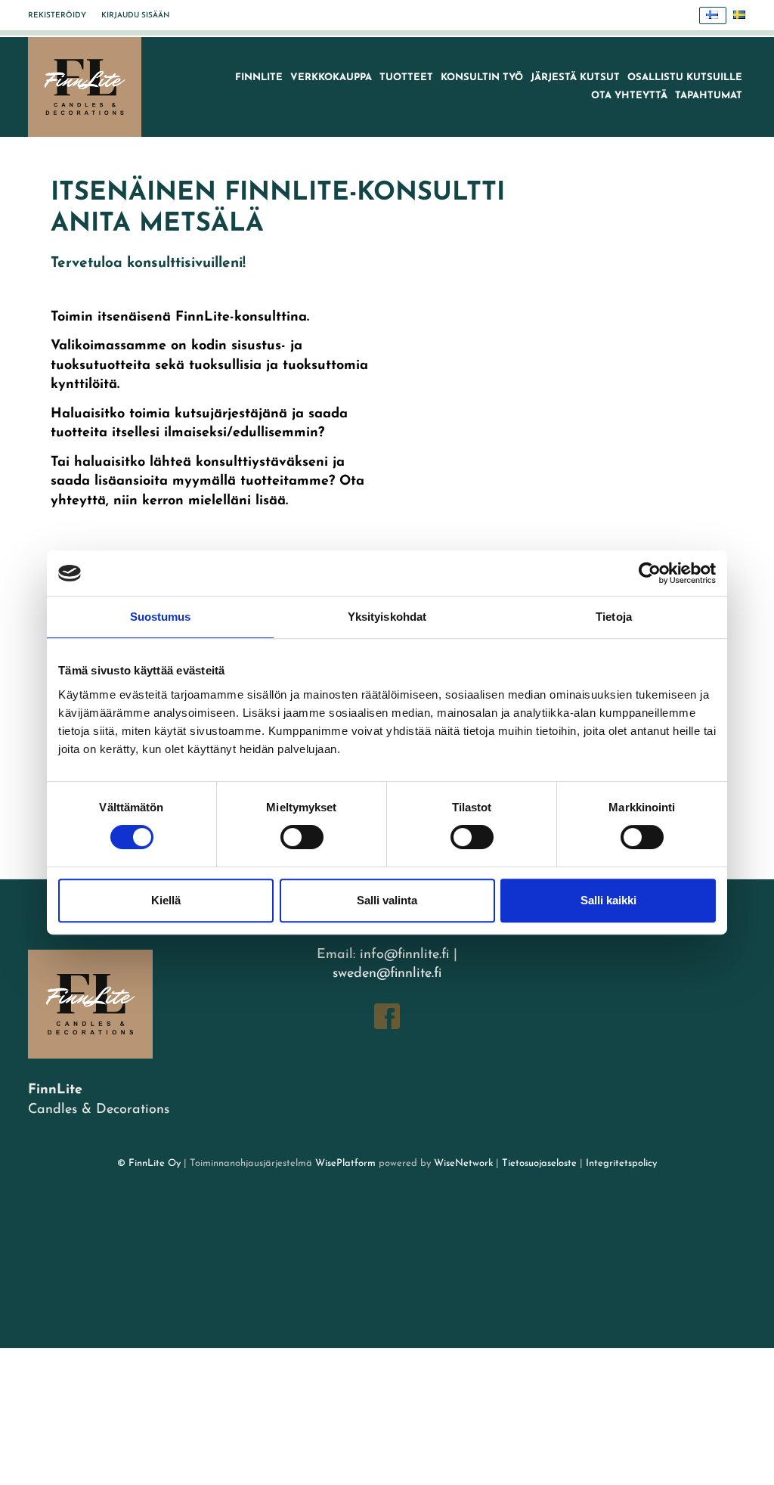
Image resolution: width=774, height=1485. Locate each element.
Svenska (740, 15)
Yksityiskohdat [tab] (387, 616)
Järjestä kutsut (575, 77)
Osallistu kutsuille (684, 77)
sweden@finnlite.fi (387, 974)
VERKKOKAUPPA (331, 77)
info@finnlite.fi (404, 955)
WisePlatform (345, 1163)
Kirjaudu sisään (135, 15)
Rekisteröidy (57, 15)
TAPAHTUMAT (708, 96)
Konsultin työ (482, 77)
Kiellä (166, 900)
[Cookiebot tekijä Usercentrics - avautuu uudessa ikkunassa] (650, 573)
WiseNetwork (463, 1163)
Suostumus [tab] (160, 616)
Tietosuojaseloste (539, 1163)
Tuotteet (406, 77)
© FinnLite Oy (149, 1163)
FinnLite (259, 77)
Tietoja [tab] (614, 616)
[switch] (302, 837)
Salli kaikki (608, 900)
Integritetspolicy (620, 1163)
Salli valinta (387, 900)
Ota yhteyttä (629, 96)
